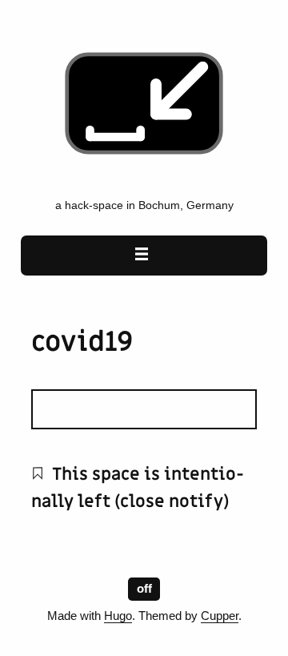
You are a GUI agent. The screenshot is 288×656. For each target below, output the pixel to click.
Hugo (118, 616)
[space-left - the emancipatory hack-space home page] (144, 182)
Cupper (219, 616)
